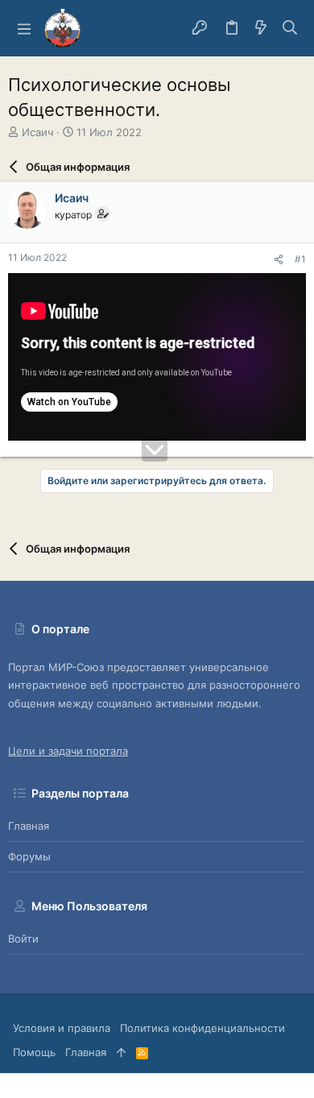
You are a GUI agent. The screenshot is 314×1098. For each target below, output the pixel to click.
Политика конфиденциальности (202, 1027)
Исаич (37, 132)
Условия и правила (61, 1027)
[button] (24, 28)
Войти (23, 938)
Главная (28, 825)
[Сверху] (121, 1052)
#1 (300, 259)
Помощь (34, 1052)
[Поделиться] (278, 259)
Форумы (29, 856)
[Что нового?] (261, 28)
